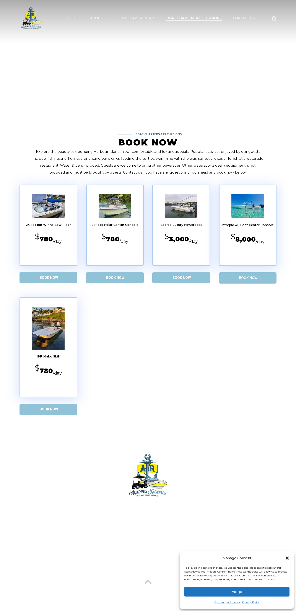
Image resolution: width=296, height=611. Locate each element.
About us (58, 563)
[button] (287, 558)
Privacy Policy (251, 602)
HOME (73, 18)
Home (37, 563)
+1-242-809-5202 (151, 523)
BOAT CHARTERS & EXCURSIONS (194, 18)
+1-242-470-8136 (150, 514)
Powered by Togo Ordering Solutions (148, 591)
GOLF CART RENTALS (137, 18)
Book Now (49, 278)
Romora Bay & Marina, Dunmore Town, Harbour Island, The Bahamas (149, 541)
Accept (237, 591)
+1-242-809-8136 (151, 532)
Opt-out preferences (227, 602)
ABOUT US (99, 18)
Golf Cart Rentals (88, 563)
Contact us (175, 563)
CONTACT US (244, 18)
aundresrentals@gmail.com (150, 504)
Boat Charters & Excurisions (134, 563)
